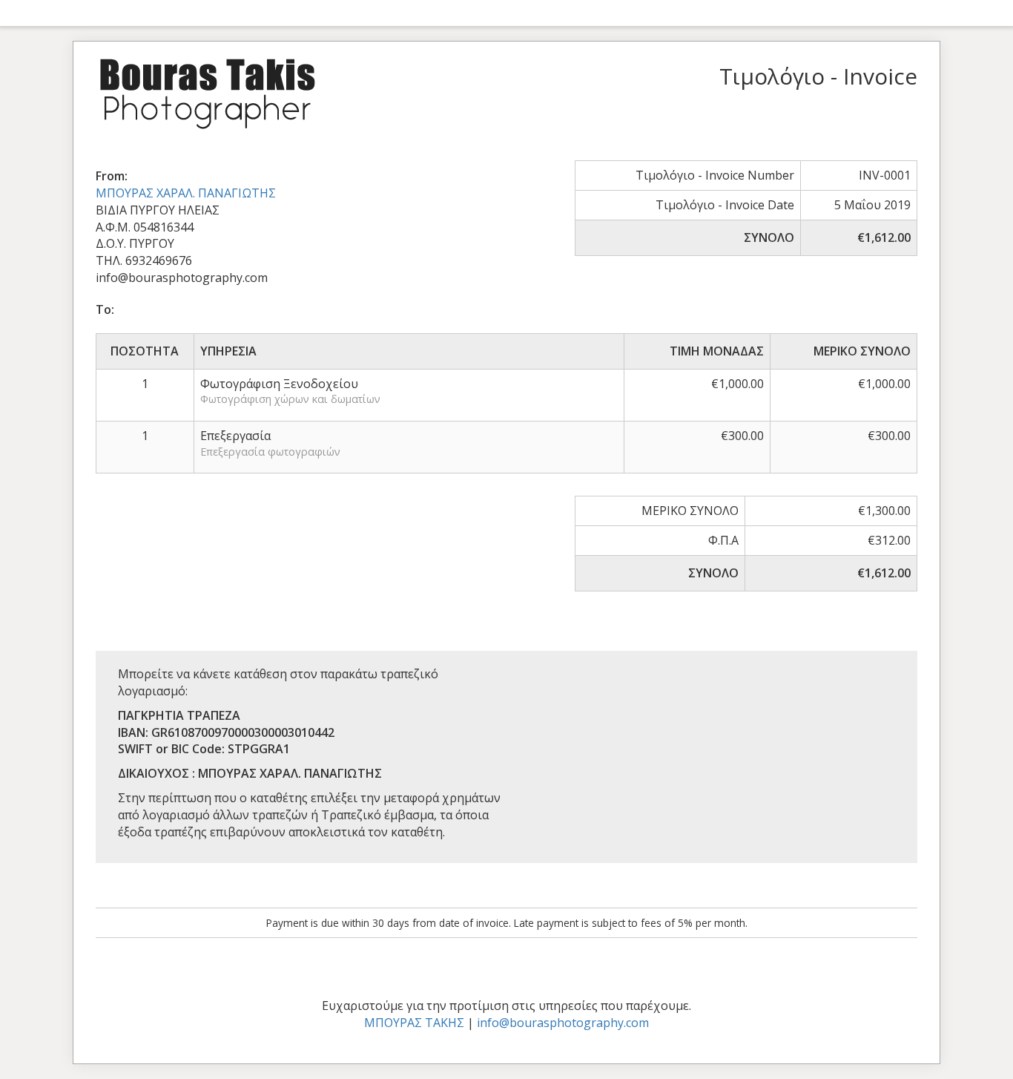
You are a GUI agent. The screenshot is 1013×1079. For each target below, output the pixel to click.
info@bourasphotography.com (563, 1022)
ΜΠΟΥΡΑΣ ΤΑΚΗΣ (414, 1022)
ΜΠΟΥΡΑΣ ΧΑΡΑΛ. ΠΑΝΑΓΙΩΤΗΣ (186, 193)
